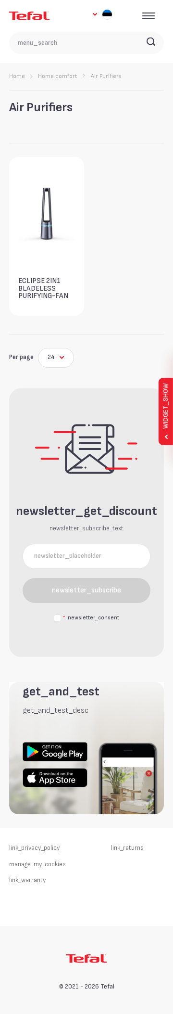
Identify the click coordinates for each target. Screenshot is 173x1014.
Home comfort (57, 76)
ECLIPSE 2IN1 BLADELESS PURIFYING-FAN (43, 288)
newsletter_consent (91, 618)
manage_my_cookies (37, 864)
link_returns (127, 848)
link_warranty (27, 880)
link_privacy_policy (34, 848)
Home (17, 76)
